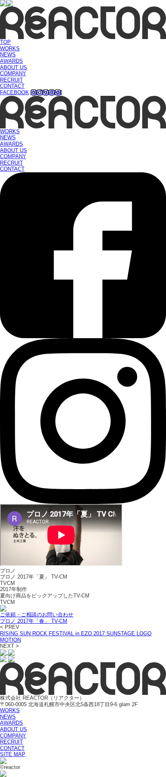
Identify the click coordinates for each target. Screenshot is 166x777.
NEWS (8, 55)
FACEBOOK (14, 92)
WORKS (10, 48)
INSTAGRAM (46, 92)
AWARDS (11, 61)
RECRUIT (11, 80)
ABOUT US (13, 67)
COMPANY (13, 73)
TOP (5, 42)
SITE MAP (12, 754)
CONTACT (12, 86)
